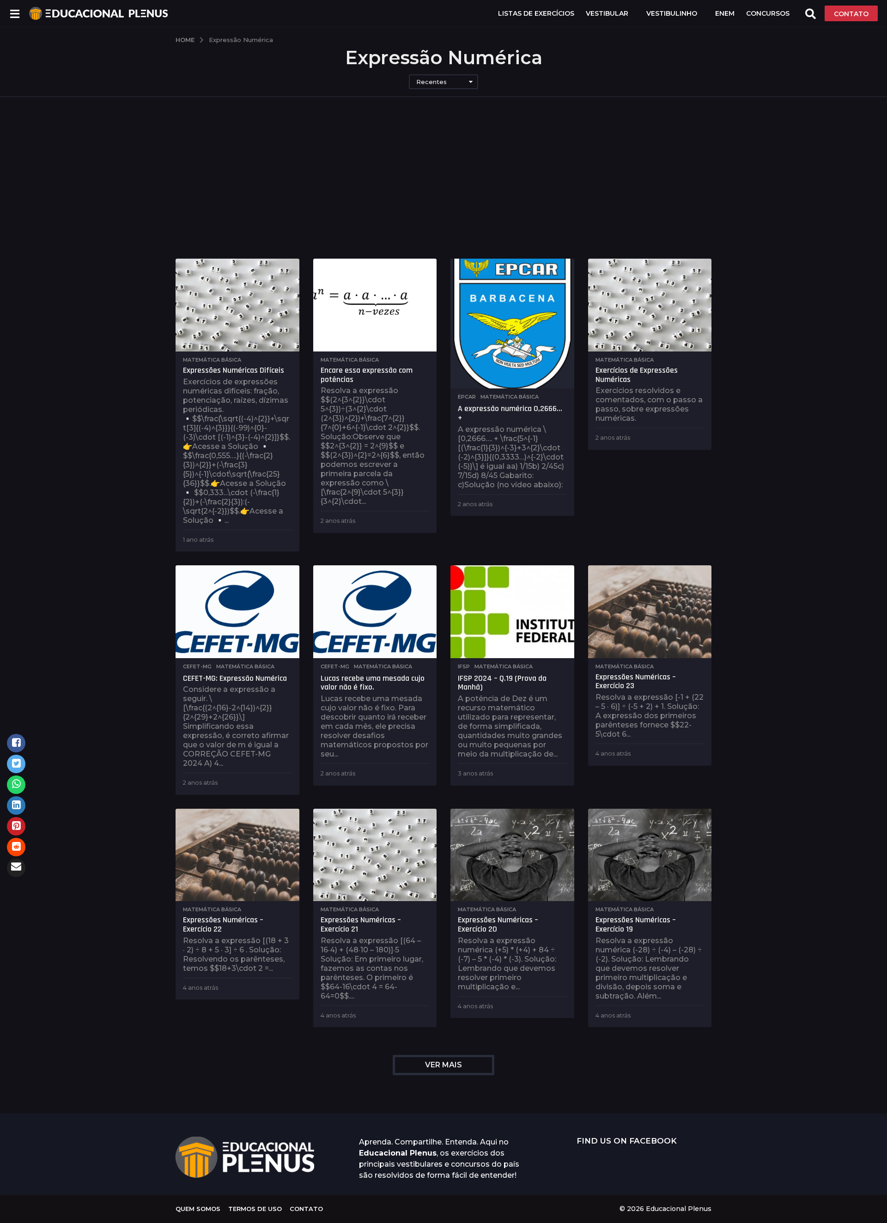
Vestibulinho (671, 13)
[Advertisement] (443, 189)
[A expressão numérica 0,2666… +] (512, 323)
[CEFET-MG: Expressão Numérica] (237, 611)
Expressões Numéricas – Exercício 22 (223, 924)
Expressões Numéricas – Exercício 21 (361, 924)
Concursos (768, 13)
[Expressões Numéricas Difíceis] (237, 305)
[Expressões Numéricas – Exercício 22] (237, 855)
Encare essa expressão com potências (367, 375)
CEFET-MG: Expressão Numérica (235, 678)
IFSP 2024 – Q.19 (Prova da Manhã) (502, 683)
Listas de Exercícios (536, 13)
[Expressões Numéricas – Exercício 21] (375, 855)
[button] (14, 13)
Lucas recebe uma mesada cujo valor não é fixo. (373, 683)
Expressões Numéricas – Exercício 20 (498, 924)
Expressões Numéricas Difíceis (233, 370)
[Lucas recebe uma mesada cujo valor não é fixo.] (375, 611)
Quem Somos (198, 1208)
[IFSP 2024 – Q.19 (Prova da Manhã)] (512, 611)
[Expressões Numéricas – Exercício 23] (650, 611)
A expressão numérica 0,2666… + (510, 413)
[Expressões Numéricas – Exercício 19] (650, 855)
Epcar (467, 397)
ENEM (725, 13)
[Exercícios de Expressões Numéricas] (650, 305)
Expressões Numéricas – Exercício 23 (635, 681)
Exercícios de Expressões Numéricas (636, 375)
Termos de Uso (255, 1208)
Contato (306, 1208)
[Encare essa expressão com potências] (375, 305)
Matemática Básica (212, 360)
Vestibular (607, 13)
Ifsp (464, 666)
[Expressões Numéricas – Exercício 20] (512, 855)
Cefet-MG (197, 666)
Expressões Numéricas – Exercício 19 (635, 924)
